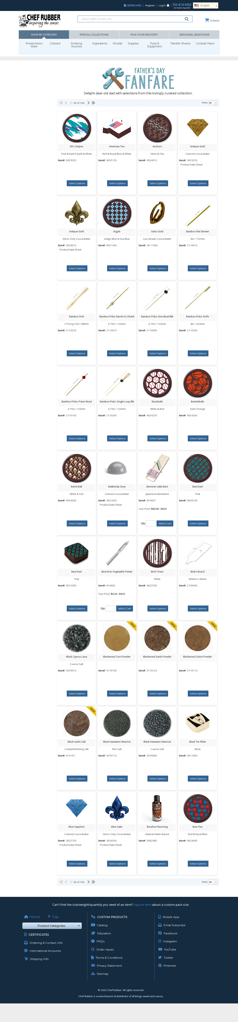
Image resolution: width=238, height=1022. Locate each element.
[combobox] (213, 102)
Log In (162, 5)
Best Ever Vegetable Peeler (117, 571)
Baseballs (157, 401)
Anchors (157, 146)
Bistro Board (198, 571)
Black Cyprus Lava (76, 656)
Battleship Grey (117, 486)
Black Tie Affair (197, 741)
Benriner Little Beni (157, 486)
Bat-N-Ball (76, 486)
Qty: (143, 523)
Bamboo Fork (76, 316)
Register (150, 5)
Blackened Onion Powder (197, 656)
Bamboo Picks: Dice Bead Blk (157, 316)
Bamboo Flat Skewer (197, 231)
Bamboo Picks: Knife (197, 316)
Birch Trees (157, 571)
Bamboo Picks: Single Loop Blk (117, 401)
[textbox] (211, 103)
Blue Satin (117, 826)
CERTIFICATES (134, 5)
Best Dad (197, 486)
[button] (77, 183)
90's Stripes (76, 146)
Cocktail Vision (205, 43)
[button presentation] (215, 103)
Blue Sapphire (77, 826)
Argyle (116, 231)
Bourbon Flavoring (157, 826)
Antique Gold (197, 146)
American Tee (117, 146)
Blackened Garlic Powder (157, 656)
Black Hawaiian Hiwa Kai (117, 741)
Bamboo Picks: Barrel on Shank (116, 316)
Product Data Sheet (191, 164)
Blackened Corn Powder (117, 656)
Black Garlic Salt (77, 741)
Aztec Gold (157, 231)
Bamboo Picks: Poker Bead (77, 401)
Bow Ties (198, 826)
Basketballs (197, 401)
